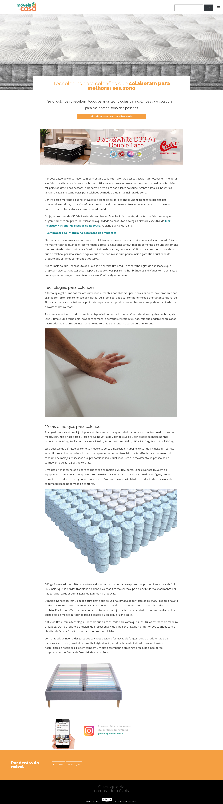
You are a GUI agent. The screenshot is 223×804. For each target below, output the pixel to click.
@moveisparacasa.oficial (110, 733)
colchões (58, 764)
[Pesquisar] (208, 8)
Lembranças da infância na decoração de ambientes (81, 233)
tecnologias (73, 764)
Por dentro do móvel (25, 764)
